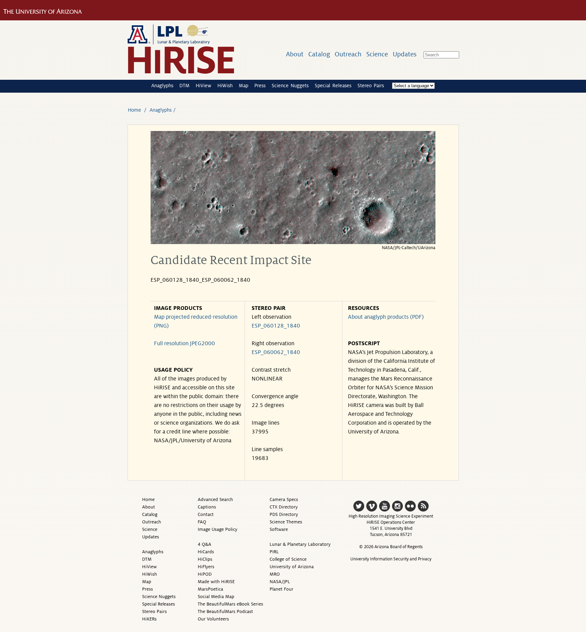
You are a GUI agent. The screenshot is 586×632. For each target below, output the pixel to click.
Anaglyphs (162, 85)
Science (377, 54)
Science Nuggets (290, 85)
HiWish (225, 85)
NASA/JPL (280, 581)
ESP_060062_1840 (276, 352)
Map (243, 85)
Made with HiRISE (216, 581)
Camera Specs (284, 499)
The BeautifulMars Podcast (225, 611)
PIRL (274, 551)
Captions (207, 506)
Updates (404, 54)
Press (260, 85)
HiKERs (149, 618)
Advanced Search (215, 499)
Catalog (319, 54)
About (295, 54)
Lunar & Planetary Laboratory (300, 544)
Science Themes (286, 521)
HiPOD (205, 574)
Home (134, 110)
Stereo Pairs (370, 85)
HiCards (206, 551)
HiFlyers (206, 566)
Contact (206, 514)
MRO (275, 574)
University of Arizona (292, 566)
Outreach (348, 54)
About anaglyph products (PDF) (386, 317)
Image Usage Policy (217, 529)
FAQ (202, 521)
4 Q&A (204, 544)
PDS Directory (284, 514)
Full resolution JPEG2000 (184, 343)
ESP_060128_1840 (276, 326)
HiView (203, 85)
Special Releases (333, 85)
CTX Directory (284, 506)
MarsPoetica (210, 589)
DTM (184, 85)
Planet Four (281, 589)
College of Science (288, 559)
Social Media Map (216, 596)
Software (279, 529)
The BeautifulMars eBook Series (230, 604)
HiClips (205, 559)
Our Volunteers (213, 618)
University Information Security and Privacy (390, 559)
